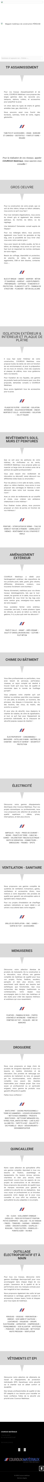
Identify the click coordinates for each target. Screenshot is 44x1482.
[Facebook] (40, 46)
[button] (40, 39)
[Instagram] (40, 51)
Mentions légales (22, 1478)
